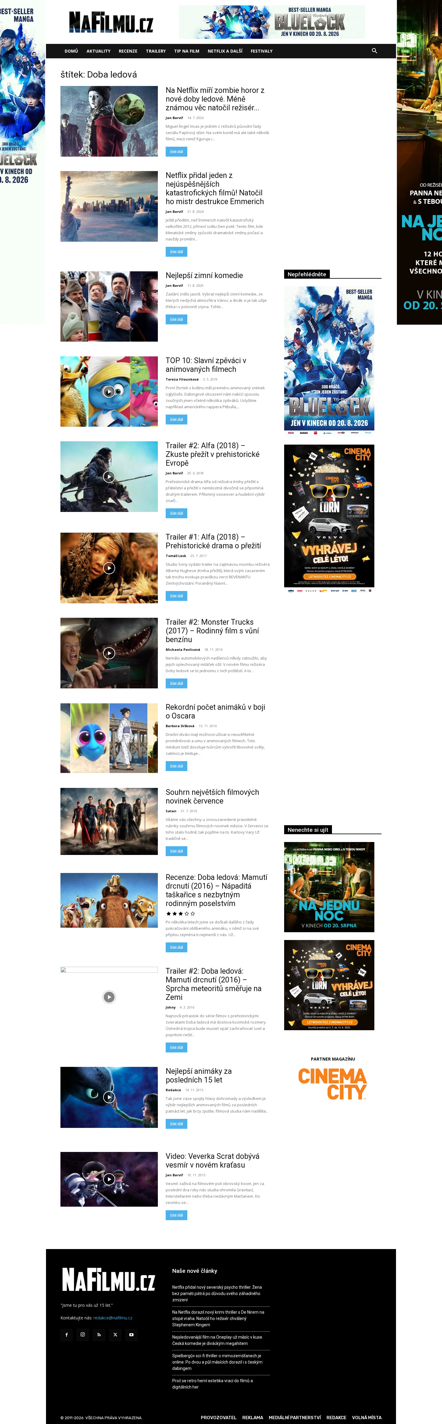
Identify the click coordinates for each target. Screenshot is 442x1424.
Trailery (156, 51)
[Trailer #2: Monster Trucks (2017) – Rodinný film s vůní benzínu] (109, 653)
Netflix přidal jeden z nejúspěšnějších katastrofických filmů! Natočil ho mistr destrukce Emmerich (215, 188)
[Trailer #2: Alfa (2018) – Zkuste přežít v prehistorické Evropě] (109, 476)
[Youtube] (131, 1335)
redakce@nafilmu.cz (113, 1318)
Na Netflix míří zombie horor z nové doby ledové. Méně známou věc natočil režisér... (215, 99)
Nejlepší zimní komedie (204, 275)
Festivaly (261, 51)
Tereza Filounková (182, 379)
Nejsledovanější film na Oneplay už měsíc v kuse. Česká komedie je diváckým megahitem (217, 1340)
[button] (374, 51)
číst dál (176, 151)
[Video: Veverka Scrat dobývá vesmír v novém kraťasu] (109, 1179)
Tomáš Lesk (176, 555)
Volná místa (367, 1417)
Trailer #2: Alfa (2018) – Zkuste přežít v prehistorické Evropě (212, 454)
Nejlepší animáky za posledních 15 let (199, 1075)
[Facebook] (66, 1335)
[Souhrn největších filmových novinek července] (109, 821)
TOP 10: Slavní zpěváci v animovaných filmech (206, 365)
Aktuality (98, 51)
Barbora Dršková (180, 726)
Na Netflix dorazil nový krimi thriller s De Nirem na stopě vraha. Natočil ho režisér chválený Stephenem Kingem (218, 1318)
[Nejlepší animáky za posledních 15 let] (109, 1097)
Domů (71, 51)
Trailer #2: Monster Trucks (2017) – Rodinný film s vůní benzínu (212, 631)
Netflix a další (225, 51)
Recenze (128, 51)
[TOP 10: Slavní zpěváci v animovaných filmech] (109, 391)
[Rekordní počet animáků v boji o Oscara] (109, 738)
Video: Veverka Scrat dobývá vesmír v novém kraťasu (212, 1160)
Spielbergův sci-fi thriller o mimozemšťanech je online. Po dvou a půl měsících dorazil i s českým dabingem (217, 1362)
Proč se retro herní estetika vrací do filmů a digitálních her (212, 1383)
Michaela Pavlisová (183, 649)
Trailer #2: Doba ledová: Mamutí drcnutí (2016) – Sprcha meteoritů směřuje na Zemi (214, 984)
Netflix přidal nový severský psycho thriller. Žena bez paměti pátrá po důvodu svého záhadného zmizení (217, 1293)
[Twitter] (115, 1335)
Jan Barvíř (174, 117)
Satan (171, 811)
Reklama (252, 1417)
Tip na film (186, 51)
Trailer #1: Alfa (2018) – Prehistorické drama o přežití (213, 541)
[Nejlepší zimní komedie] (109, 306)
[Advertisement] (333, 664)
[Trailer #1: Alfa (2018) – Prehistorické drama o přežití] (109, 568)
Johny (171, 1007)
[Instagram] (83, 1335)
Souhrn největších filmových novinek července (212, 796)
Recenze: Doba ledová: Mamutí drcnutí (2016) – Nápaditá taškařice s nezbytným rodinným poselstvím (216, 890)
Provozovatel (219, 1417)
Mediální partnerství (295, 1417)
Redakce (173, 1090)
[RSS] (99, 1335)
